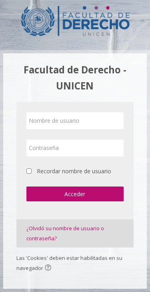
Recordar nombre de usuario (74, 171)
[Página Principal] (75, 19)
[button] (49, 268)
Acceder (74, 194)
